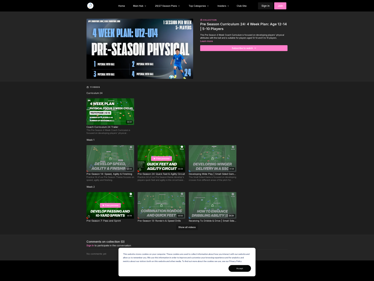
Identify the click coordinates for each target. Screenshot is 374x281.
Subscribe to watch (242, 48)
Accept (239, 268)
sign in (90, 245)
